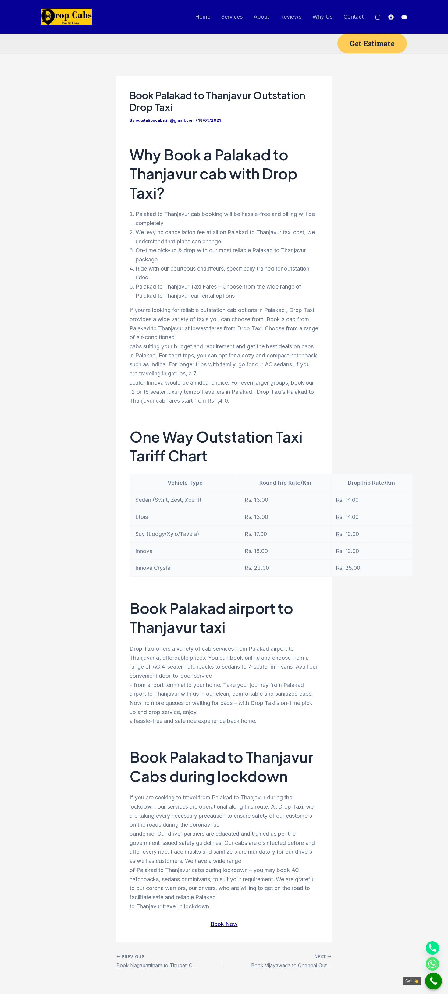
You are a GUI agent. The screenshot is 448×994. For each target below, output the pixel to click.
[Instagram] (378, 17)
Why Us (322, 16)
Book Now (224, 924)
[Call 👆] (433, 981)
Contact (353, 16)
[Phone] (432, 948)
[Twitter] (404, 17)
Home (202, 16)
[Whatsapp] (432, 964)
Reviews (290, 16)
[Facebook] (391, 17)
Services (232, 16)
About (261, 16)
